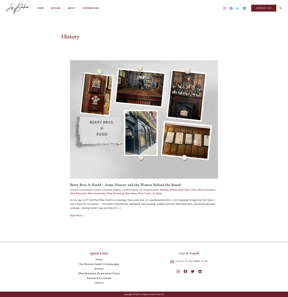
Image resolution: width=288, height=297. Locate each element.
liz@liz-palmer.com (192, 261)
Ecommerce (85, 189)
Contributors (90, 8)
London (126, 189)
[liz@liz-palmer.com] (172, 262)
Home (41, 8)
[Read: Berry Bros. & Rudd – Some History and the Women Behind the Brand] (144, 119)
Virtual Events (151, 189)
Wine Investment (97, 193)
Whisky (173, 189)
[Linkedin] (244, 8)
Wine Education (78, 193)
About (71, 8)
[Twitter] (237, 8)
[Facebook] (231, 8)
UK (140, 189)
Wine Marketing (115, 193)
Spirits (134, 189)
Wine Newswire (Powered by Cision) (99, 273)
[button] (263, 8)
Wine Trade (144, 193)
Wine (180, 189)
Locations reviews (111, 189)
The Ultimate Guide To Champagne (99, 264)
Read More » (77, 215)
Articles (56, 8)
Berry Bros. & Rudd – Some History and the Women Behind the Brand (125, 184)
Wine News (131, 193)
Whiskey (164, 189)
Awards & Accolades (99, 278)
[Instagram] (224, 8)
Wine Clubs (190, 189)
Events (97, 189)
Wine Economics (206, 189)
